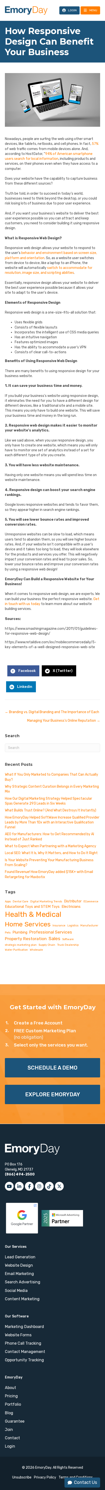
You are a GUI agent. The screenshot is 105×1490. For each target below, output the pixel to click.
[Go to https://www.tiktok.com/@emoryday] (49, 1186)
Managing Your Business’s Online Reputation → (63, 721)
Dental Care (20, 901)
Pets (7, 932)
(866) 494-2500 (20, 1174)
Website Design (19, 1265)
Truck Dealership (68, 945)
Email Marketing (19, 1273)
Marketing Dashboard (24, 1326)
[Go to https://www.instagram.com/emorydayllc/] (39, 1186)
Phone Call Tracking (23, 1343)
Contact (12, 1438)
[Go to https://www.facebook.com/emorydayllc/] (29, 1186)
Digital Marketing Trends (46, 901)
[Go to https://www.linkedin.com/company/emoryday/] (19, 1186)
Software (68, 939)
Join (9, 1429)
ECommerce (91, 901)
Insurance (58, 925)
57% (95, 144)
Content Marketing (22, 1299)
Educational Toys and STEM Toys (32, 906)
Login (10, 1446)
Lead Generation (20, 1257)
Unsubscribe (22, 1477)
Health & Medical (33, 914)
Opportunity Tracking (24, 1360)
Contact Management (25, 1351)
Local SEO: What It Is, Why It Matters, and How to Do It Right (51, 853)
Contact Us (85, 1482)
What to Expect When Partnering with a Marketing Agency (50, 846)
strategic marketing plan (21, 945)
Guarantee (14, 1421)
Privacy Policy (45, 1477)
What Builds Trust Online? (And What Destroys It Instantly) (50, 810)
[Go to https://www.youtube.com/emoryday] (9, 1186)
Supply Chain (47, 945)
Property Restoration (26, 938)
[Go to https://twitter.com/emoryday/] (59, 1186)
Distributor (73, 901)
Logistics (72, 925)
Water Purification (16, 949)
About (10, 1387)
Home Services (28, 924)
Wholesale (36, 949)
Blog (9, 1413)
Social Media (16, 1290)
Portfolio (13, 1404)
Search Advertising (22, 1282)
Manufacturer (89, 925)
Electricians (71, 906)
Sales (54, 938)
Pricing (11, 1396)
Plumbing (19, 932)
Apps (8, 901)
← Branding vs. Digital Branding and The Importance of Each (52, 712)
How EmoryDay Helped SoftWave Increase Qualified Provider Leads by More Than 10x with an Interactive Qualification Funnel (52, 822)
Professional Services (50, 932)
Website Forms (18, 1335)
